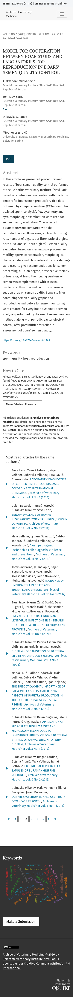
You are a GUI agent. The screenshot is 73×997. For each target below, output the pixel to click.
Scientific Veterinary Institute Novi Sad (30, 959)
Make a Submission (21, 922)
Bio (5, 109)
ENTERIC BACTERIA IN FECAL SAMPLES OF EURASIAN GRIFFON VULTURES (37, 770)
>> (55, 819)
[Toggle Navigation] (62, 14)
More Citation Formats (21, 404)
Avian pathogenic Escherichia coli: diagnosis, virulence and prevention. (37, 550)
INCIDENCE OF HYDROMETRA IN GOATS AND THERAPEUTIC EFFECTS (38, 585)
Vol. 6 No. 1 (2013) (14, 34)
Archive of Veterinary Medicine (24, 954)
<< (8, 819)
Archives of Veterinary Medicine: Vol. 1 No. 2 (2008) (39, 660)
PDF (8, 159)
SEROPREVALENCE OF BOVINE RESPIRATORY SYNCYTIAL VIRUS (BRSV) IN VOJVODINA (39, 519)
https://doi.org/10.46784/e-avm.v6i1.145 (26, 340)
